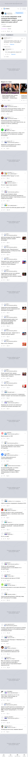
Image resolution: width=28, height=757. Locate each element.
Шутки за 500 (10, 637)
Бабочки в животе (11, 183)
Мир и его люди (11, 130)
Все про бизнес (11, 585)
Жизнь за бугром (11, 510)
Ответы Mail (10, 576)
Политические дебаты (10, 13)
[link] (10, 93)
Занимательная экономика (13, 465)
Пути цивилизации (11, 173)
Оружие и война (11, 594)
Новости (9, 522)
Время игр (10, 534)
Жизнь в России (11, 727)
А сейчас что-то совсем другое (14, 501)
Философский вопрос (12, 692)
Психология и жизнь (12, 106)
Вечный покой (10, 392)
